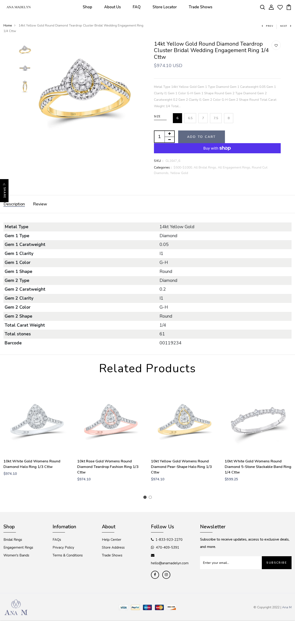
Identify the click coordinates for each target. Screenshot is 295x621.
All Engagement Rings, (235, 167)
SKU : (158, 161)
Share (4, 192)
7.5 (216, 118)
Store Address (113, 547)
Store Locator (165, 7)
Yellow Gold (179, 173)
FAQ (137, 7)
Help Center (111, 539)
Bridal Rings (12, 539)
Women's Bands (16, 555)
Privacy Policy (63, 547)
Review (40, 204)
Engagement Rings (18, 547)
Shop (87, 7)
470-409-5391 (167, 547)
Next (283, 26)
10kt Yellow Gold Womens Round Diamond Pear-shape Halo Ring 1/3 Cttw (181, 467)
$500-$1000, (184, 167)
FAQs (57, 539)
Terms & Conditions (68, 555)
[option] (25, 50)
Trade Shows (200, 7)
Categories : (162, 167)
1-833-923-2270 (169, 539)
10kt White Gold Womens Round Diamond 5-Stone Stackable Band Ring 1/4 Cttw (258, 467)
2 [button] (151, 498)
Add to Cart (201, 137)
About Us (112, 7)
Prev (269, 26)
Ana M (287, 607)
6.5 (190, 118)
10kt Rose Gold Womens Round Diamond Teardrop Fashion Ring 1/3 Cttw (108, 467)
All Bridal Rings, (206, 167)
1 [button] (146, 498)
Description (14, 204)
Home (7, 25)
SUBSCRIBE (276, 563)
